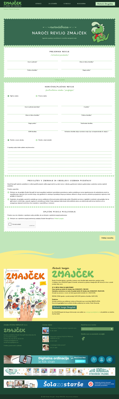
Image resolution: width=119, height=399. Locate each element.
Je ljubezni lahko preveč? (58, 345)
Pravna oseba (42, 96)
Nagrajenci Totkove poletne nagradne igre (63, 328)
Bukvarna (81, 3)
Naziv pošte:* (87, 70)
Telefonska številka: (87, 123)
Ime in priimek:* (32, 62)
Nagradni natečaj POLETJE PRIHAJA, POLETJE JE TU (61, 337)
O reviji (67, 3)
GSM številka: (32, 131)
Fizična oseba (14, 96)
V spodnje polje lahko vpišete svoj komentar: (20, 147)
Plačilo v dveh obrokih (45, 140)
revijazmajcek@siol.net (93, 312)
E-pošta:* (86, 107)
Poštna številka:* (32, 70)
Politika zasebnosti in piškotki (12, 345)
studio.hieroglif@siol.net (11, 342)
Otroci (39, 3)
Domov (6, 9)
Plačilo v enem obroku (17, 140)
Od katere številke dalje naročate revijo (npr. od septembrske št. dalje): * (87, 131)
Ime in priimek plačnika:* (32, 107)
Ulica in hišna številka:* (86, 62)
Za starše (53, 3)
